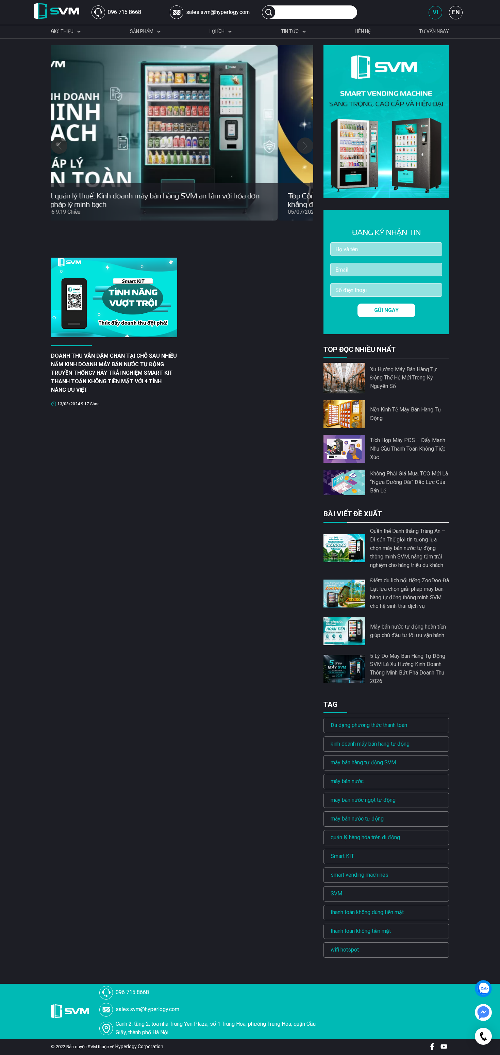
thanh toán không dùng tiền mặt (367, 912)
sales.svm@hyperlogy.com (218, 12)
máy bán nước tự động (357, 818)
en (456, 12)
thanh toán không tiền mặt (361, 931)
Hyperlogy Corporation (139, 1046)
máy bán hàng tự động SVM (363, 762)
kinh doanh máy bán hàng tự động (370, 744)
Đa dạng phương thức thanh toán (369, 725)
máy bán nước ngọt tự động (363, 800)
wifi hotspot (345, 949)
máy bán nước (347, 781)
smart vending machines (359, 875)
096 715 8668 (124, 12)
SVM (336, 893)
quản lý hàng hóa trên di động (365, 837)
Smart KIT (342, 856)
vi (435, 12)
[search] (269, 12)
